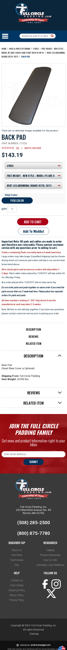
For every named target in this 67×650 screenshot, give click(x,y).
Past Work (16, 555)
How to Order (50, 560)
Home (4, 48)
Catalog (50, 550)
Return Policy (17, 595)
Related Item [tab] (33, 403)
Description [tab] (33, 356)
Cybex (36, 48)
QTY (4, 209)
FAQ (16, 565)
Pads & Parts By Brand (19, 48)
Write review (32, 148)
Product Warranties (50, 555)
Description (33, 329)
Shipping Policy (17, 590)
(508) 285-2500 (33, 522)
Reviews (33, 337)
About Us (17, 550)
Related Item (33, 344)
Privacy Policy (17, 600)
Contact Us (17, 580)
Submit (33, 462)
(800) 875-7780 (33, 533)
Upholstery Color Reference (50, 565)
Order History (17, 585)
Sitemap (34, 633)
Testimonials (16, 560)
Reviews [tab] (33, 392)
